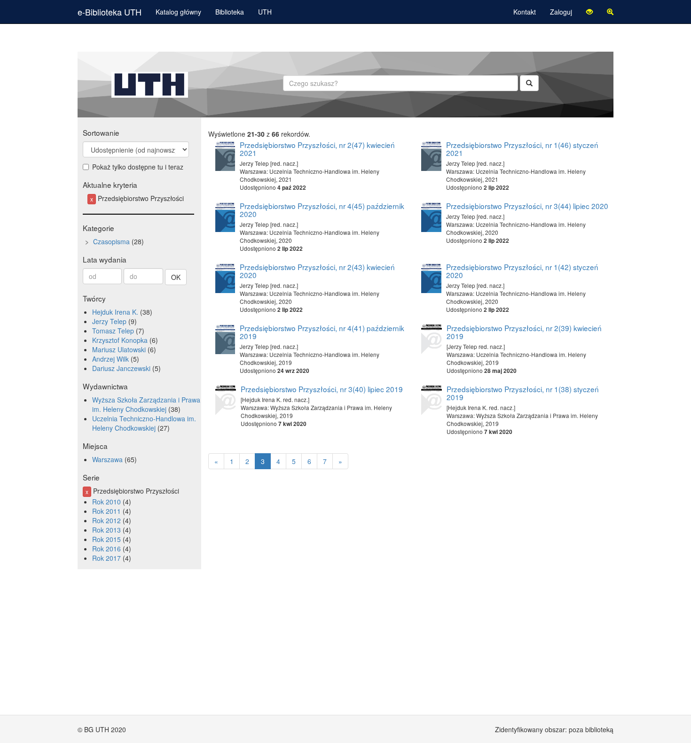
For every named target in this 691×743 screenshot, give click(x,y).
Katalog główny (178, 11)
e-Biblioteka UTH (109, 12)
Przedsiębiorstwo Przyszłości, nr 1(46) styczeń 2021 (522, 148)
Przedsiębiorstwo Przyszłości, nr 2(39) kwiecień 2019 (524, 332)
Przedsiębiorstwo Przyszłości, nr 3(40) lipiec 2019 (322, 389)
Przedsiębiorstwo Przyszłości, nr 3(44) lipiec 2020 (527, 206)
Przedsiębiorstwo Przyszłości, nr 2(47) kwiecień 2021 (317, 148)
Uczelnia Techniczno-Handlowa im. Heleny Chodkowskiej (144, 423)
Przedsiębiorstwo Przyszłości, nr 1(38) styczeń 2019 (523, 393)
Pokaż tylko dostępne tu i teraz (137, 166)
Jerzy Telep (109, 321)
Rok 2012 (106, 520)
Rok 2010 (106, 501)
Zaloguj (561, 11)
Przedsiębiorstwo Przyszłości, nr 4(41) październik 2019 (322, 332)
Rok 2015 (106, 539)
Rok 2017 (106, 558)
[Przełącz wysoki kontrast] (589, 11)
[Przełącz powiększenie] (610, 11)
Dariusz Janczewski (121, 368)
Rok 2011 (106, 511)
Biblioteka (229, 11)
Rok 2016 (106, 548)
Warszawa (107, 459)
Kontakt (524, 11)
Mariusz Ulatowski (119, 349)
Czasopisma (111, 241)
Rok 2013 (106, 529)
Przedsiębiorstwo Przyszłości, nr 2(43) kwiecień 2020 (317, 271)
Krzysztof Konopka (120, 340)
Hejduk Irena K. (115, 312)
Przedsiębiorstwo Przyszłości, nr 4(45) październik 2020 (322, 210)
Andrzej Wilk (110, 359)
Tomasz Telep (113, 330)
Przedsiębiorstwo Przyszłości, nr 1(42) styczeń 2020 (522, 271)
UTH (265, 11)
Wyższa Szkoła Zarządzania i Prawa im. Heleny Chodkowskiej (146, 404)
